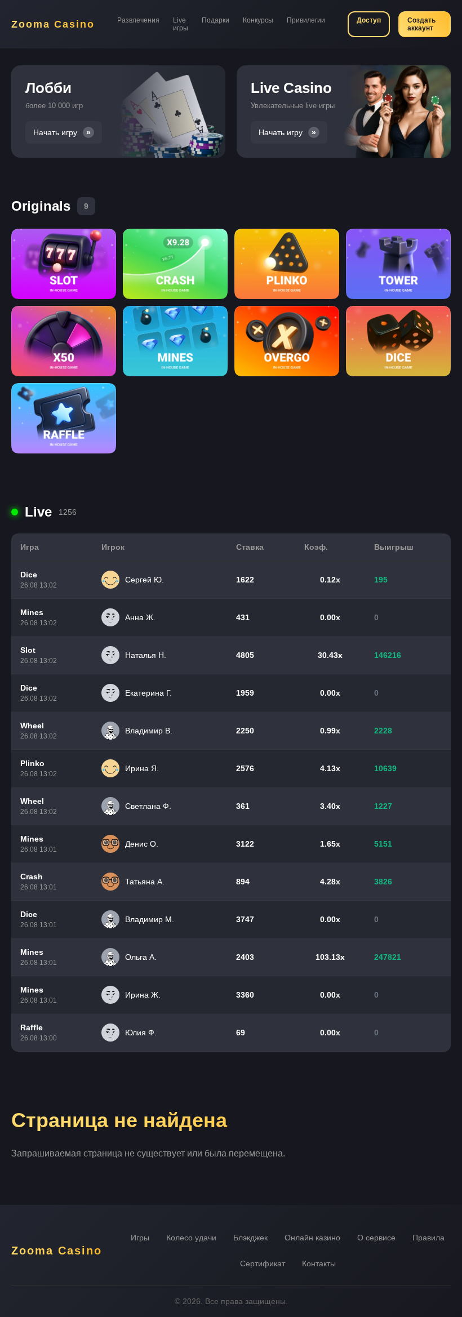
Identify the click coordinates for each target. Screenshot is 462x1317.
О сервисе (376, 1237)
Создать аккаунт (421, 24)
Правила (428, 1237)
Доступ (369, 20)
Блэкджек (250, 1237)
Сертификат (262, 1263)
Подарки (215, 20)
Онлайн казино (312, 1237)
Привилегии (306, 20)
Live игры (180, 24)
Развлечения (138, 20)
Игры (140, 1237)
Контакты (319, 1263)
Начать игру (55, 132)
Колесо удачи (191, 1237)
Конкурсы (258, 20)
